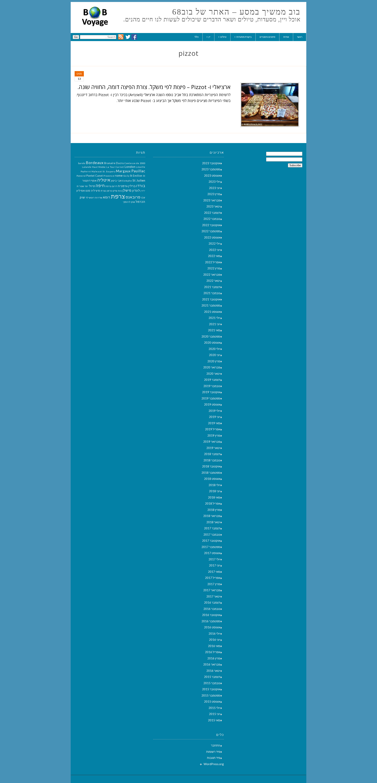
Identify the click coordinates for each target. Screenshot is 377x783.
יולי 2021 (214, 317)
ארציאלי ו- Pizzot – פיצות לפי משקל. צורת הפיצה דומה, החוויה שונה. (154, 87)
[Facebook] (134, 38)
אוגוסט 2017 (212, 553)
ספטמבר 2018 (210, 472)
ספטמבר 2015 (210, 695)
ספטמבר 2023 (210, 169)
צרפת (118, 196)
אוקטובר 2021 (211, 299)
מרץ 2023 (213, 194)
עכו (143, 197)
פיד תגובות (213, 757)
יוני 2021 (214, 324)
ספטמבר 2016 (210, 621)
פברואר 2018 (211, 516)
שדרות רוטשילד (94, 197)
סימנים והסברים (267, 36)
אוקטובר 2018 (211, 466)
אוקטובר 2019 (211, 392)
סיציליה (95, 190)
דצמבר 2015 (212, 676)
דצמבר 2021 (212, 287)
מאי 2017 (214, 571)
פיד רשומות (213, 751)
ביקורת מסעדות (244, 36)
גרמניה (123, 186)
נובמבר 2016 (211, 608)
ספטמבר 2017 (210, 547)
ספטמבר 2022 (210, 231)
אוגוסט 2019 (212, 404)
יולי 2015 (214, 708)
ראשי (299, 36)
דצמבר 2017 (212, 528)
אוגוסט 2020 (212, 342)
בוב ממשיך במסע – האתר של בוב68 (236, 12)
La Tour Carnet (115, 167)
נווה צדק (117, 190)
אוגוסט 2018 (212, 478)
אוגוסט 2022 (212, 237)
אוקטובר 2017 (211, 540)
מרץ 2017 (213, 584)
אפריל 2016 (212, 652)
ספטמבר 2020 (210, 336)
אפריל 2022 (212, 262)
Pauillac (138, 171)
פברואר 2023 (211, 200)
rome (119, 175)
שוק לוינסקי (129, 202)
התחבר (215, 745)
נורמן (110, 190)
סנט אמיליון (83, 190)
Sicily (126, 175)
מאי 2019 (214, 423)
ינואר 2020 (213, 373)
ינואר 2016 (213, 670)
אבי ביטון (116, 180)
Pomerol (81, 175)
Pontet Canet (94, 175)
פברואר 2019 (211, 441)
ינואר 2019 (213, 448)
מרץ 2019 (213, 435)
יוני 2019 (214, 417)
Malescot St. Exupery (103, 171)
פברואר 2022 (211, 274)
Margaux (123, 171)
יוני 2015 (214, 714)
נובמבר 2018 (211, 460)
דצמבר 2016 (212, 602)
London (129, 166)
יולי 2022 (214, 243)
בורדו (140, 186)
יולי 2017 (214, 559)
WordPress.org (214, 764)
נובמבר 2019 (211, 386)
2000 (142, 163)
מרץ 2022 (213, 268)
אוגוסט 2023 (212, 175)
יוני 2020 (214, 355)
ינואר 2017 (213, 596)
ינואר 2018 (213, 522)
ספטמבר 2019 (210, 398)
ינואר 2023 (213, 206)
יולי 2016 (214, 633)
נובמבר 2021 (211, 293)
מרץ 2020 (213, 361)
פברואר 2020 (211, 367)
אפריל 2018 (212, 503)
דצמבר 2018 (212, 454)
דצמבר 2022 (212, 212)
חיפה (100, 185)
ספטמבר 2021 (210, 305)
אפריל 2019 (212, 429)
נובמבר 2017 (211, 534)
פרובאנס (133, 197)
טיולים (223, 36)
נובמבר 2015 (211, 683)
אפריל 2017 (212, 577)
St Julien (139, 180)
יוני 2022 (214, 250)
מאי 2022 (214, 256)
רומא (106, 197)
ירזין (143, 190)
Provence (108, 175)
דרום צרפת (111, 186)
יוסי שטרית (83, 186)
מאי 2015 (214, 720)
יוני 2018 (214, 491)
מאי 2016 (214, 646)
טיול (92, 186)
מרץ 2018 (213, 509)
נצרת (103, 190)
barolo (81, 163)
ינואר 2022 (213, 280)
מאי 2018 (214, 497)
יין (209, 36)
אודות (286, 36)
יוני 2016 (214, 639)
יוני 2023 (214, 188)
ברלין (132, 186)
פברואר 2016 (211, 664)
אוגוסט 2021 (212, 311)
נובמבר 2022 (211, 218)
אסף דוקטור (89, 180)
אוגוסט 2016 (212, 627)
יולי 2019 (214, 410)
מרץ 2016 (213, 658)
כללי (196, 36)
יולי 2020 (214, 349)
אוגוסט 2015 (212, 701)
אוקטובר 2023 (211, 163)
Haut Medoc (99, 167)
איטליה (103, 180)
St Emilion (136, 175)
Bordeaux (95, 162)
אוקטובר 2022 (211, 225)
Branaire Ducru (114, 163)
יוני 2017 (214, 565)
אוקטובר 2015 (211, 689)
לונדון (136, 190)
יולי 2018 (214, 485)
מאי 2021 (214, 330)
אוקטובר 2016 (211, 615)
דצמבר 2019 (212, 379)
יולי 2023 (214, 181)
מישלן (127, 190)
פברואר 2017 (211, 590)
